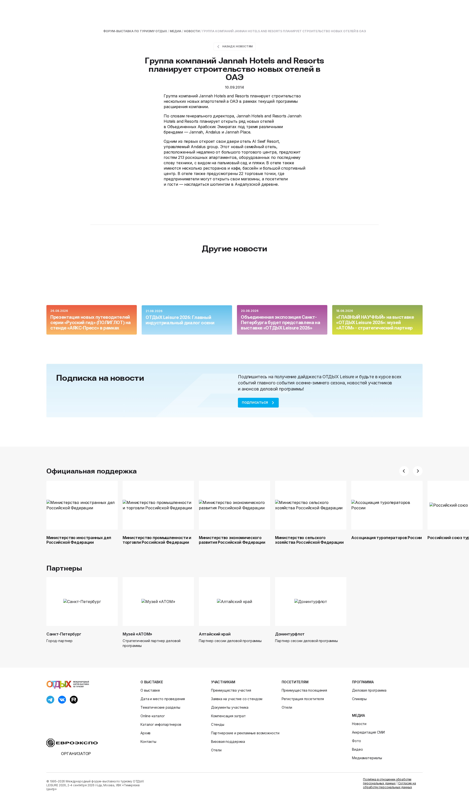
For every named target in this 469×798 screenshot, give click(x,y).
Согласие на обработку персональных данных (389, 785)
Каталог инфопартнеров (160, 724)
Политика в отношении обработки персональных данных (387, 781)
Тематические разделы (160, 707)
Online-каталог (152, 716)
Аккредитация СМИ (368, 732)
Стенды (217, 724)
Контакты (148, 741)
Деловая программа (369, 690)
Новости (359, 724)
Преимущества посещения (304, 690)
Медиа (358, 715)
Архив (145, 733)
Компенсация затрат (228, 716)
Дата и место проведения (162, 699)
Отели (216, 750)
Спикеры (359, 699)
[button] (404, 471)
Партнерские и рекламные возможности (245, 733)
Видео (357, 749)
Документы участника (229, 707)
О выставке (151, 682)
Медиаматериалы (367, 758)
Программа (363, 682)
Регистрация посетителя (303, 699)
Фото (356, 741)
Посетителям (295, 682)
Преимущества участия (231, 690)
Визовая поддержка (228, 741)
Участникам (223, 682)
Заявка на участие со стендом (237, 699)
